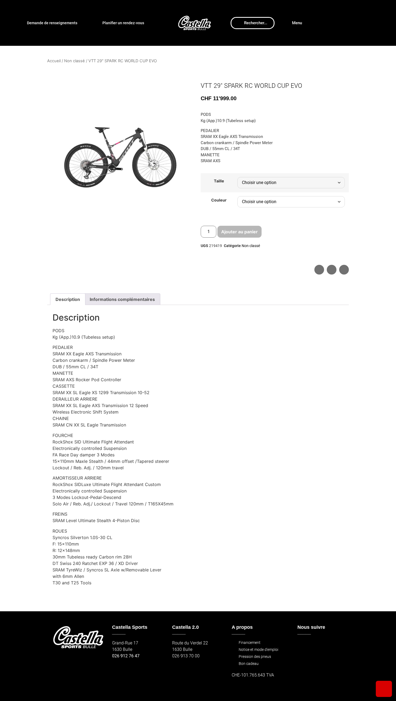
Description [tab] (67, 299)
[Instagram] (315, 645)
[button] (319, 270)
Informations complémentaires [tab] (122, 299)
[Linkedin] (338, 645)
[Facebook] (303, 645)
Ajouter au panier (239, 231)
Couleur (219, 200)
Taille (219, 181)
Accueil (54, 60)
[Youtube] (326, 645)
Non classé (74, 60)
